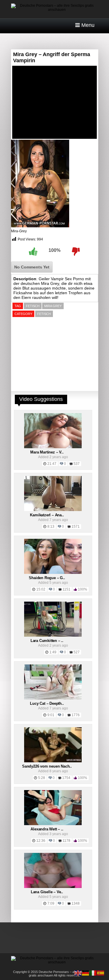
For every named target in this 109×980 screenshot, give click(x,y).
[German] (86, 973)
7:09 (50, 903)
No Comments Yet (31, 267)
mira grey (53, 306)
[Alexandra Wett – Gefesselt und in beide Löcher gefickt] (53, 824)
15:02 (40, 589)
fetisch (33, 306)
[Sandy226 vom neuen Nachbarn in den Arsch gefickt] (53, 761)
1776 (76, 715)
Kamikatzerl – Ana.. (47, 515)
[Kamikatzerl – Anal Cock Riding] (53, 510)
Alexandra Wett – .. (47, 829)
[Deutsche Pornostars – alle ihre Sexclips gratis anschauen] (54, 10)
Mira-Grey (19, 231)
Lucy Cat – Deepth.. (47, 703)
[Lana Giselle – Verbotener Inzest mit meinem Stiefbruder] (53, 887)
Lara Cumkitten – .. (47, 640)
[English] (78, 973)
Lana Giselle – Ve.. (47, 892)
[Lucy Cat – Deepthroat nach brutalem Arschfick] (53, 698)
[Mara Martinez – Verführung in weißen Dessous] (53, 447)
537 (77, 464)
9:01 (50, 715)
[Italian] (93, 973)
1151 (66, 589)
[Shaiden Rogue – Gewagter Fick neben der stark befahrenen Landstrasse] (53, 573)
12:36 (40, 841)
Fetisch (44, 314)
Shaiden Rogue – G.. (47, 578)
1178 (66, 841)
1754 (66, 778)
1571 (76, 526)
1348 (76, 903)
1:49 (52, 652)
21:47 (51, 464)
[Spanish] (101, 973)
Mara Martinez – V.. (46, 452)
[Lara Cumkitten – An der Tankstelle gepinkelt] (53, 635)
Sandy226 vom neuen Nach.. (47, 766)
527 (77, 652)
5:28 (41, 778)
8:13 (50, 526)
